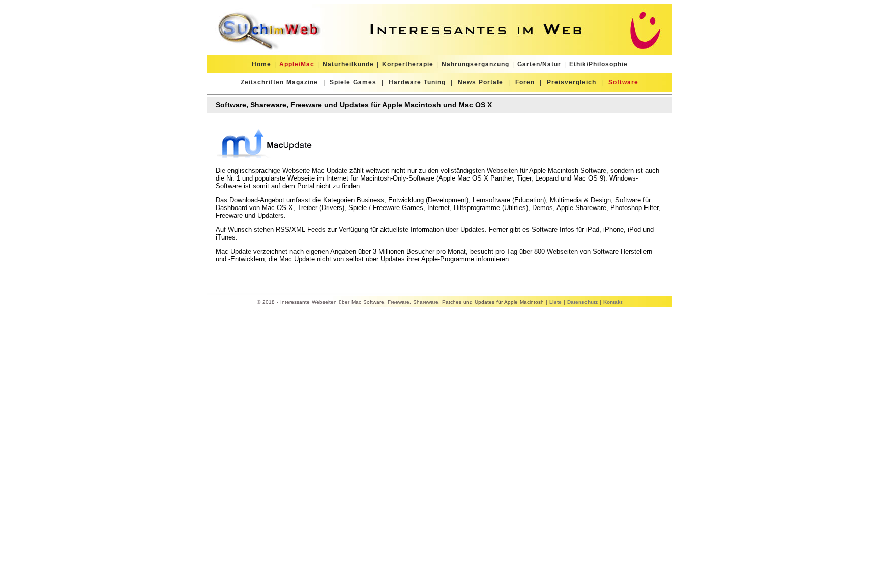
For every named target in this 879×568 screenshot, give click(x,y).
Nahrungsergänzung (475, 64)
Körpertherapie (407, 64)
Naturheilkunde (348, 64)
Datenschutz (582, 302)
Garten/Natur (539, 64)
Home (261, 64)
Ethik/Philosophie (598, 64)
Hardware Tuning (417, 82)
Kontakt (612, 302)
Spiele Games (353, 82)
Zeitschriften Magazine (279, 82)
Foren (525, 82)
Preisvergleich (571, 82)
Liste (555, 302)
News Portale (480, 82)
